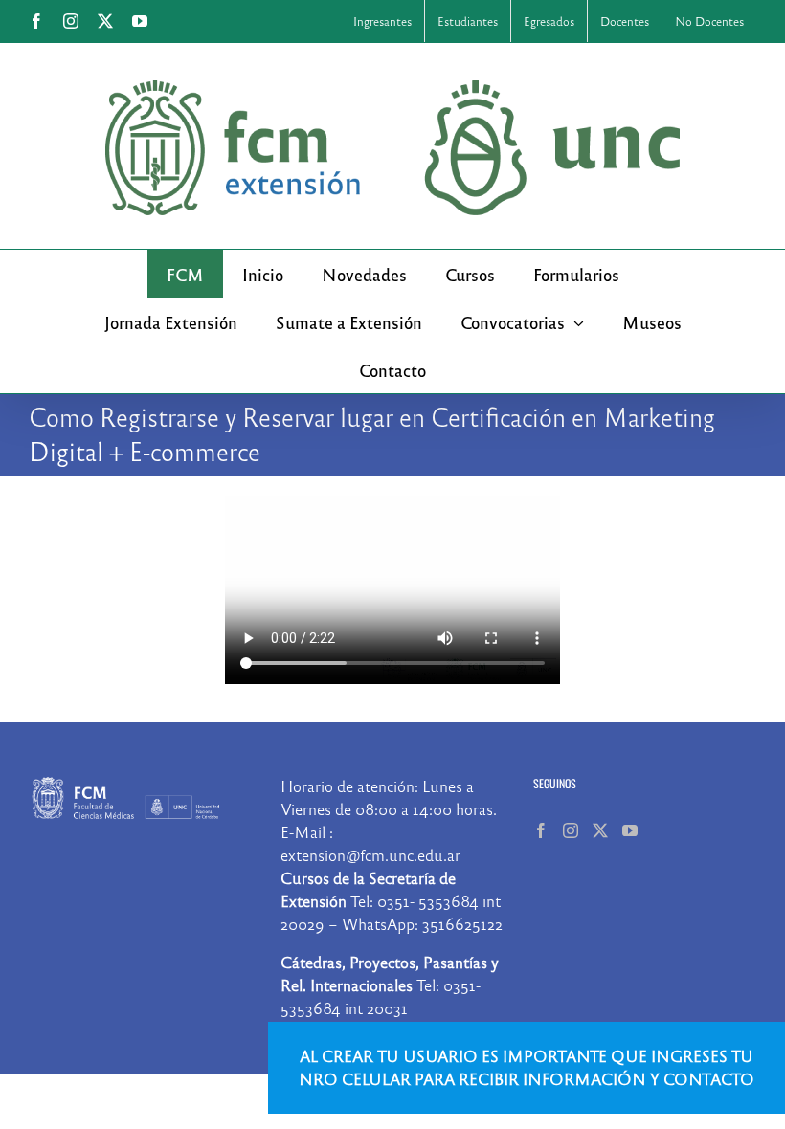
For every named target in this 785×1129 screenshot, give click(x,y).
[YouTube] (630, 830)
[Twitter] (600, 830)
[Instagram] (570, 830)
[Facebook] (541, 830)
